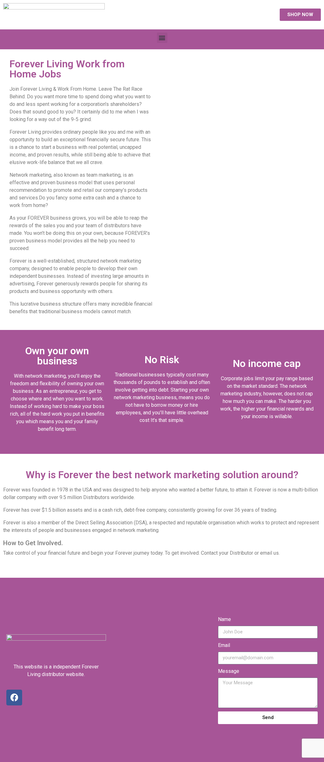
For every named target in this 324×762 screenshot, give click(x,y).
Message (228, 671)
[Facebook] (14, 697)
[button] (162, 38)
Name (224, 619)
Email (224, 645)
